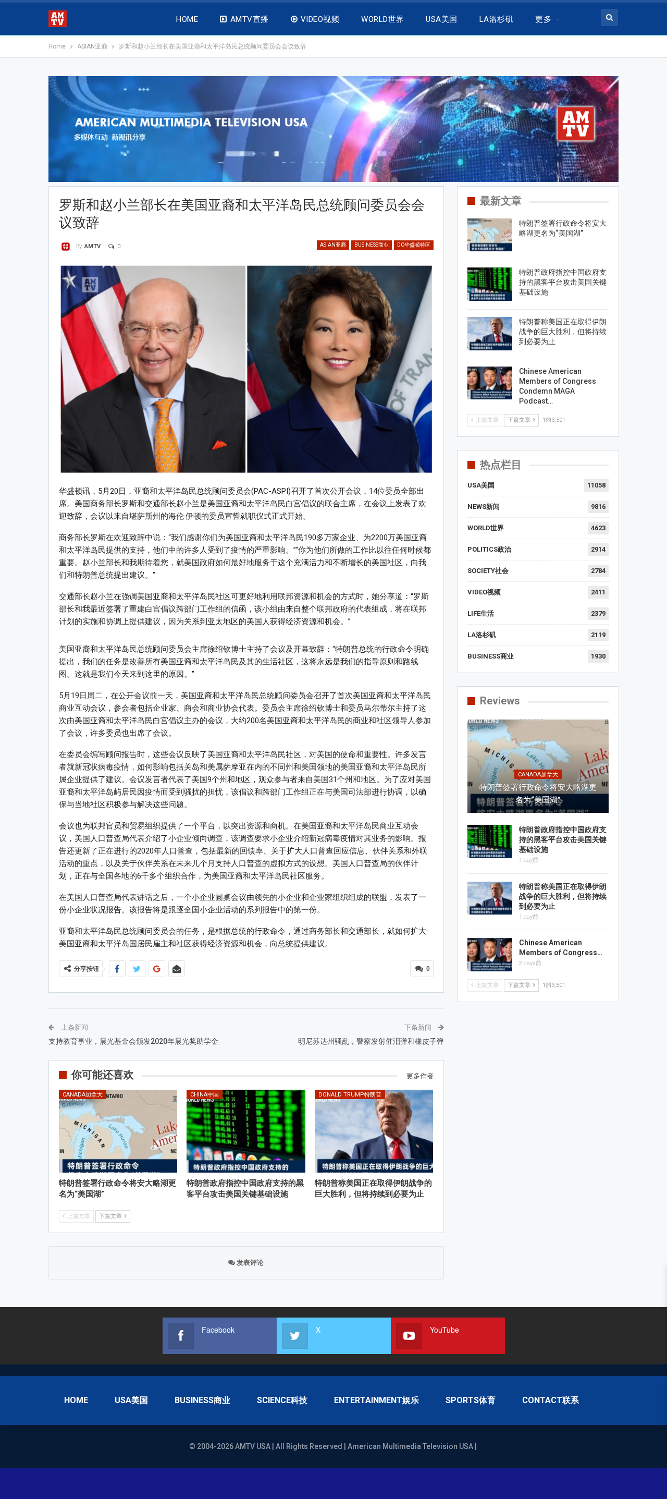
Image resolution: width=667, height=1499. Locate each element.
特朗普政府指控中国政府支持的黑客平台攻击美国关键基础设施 (563, 282)
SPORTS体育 (471, 1400)
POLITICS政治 (489, 549)
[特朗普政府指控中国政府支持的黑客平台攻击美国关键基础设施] (246, 1131)
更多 (543, 19)
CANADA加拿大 (83, 1094)
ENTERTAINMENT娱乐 (376, 1400)
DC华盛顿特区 (413, 245)
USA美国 (441, 19)
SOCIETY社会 (488, 571)
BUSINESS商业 (371, 245)
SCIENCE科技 (282, 1400)
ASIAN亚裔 (333, 245)
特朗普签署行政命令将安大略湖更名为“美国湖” (538, 794)
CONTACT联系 (550, 1400)
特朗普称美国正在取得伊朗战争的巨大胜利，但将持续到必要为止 (563, 332)
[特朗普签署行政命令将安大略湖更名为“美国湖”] (118, 1131)
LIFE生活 (480, 613)
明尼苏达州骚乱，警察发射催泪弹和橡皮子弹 (371, 1041)
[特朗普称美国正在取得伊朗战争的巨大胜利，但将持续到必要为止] (374, 1131)
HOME (187, 19)
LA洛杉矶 (496, 19)
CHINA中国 (204, 1094)
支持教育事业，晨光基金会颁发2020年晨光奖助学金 (133, 1041)
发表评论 (249, 1262)
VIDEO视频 (320, 19)
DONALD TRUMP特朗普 (349, 1094)
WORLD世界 (382, 19)
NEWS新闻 (483, 506)
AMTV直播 (249, 19)
